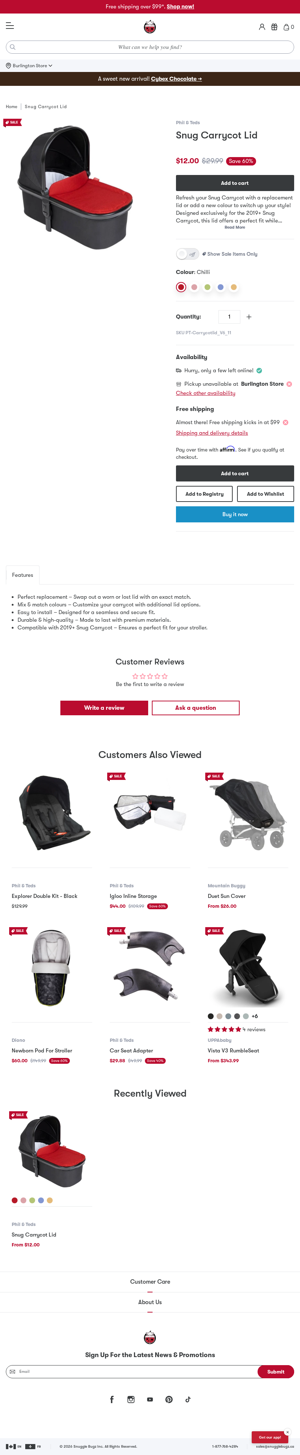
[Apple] (207, 287)
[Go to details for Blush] (23, 1200)
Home (11, 106)
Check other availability (206, 393)
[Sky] (220, 287)
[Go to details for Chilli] (15, 1200)
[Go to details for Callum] (228, 1016)
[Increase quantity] (249, 317)
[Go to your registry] (274, 27)
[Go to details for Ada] (219, 1016)
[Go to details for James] (211, 1016)
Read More (235, 227)
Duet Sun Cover (226, 896)
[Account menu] (262, 27)
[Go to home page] (150, 27)
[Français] (33, 1446)
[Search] (13, 47)
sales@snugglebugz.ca (275, 1446)
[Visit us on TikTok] (188, 1399)
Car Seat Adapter (131, 1050)
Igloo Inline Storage (133, 896)
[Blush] (194, 287)
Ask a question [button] (195, 708)
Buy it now (235, 514)
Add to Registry (204, 494)
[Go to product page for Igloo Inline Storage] (150, 813)
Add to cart (235, 183)
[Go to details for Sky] (41, 1200)
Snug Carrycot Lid (34, 1234)
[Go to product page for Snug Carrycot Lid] (52, 1151)
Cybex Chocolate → (176, 79)
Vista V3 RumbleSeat (233, 1050)
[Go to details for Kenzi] (246, 1016)
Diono (18, 1040)
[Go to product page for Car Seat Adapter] (150, 967)
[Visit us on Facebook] (112, 1399)
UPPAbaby (220, 1040)
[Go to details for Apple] (32, 1200)
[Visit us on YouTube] (150, 1399)
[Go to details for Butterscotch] (50, 1200)
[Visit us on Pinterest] (169, 1399)
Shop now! (180, 6)
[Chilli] (181, 287)
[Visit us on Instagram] (131, 1399)
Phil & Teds (188, 122)
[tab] (23, 574)
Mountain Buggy (226, 885)
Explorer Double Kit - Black (45, 896)
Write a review (104, 708)
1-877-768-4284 (225, 1446)
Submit (276, 1372)
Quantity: (188, 316)
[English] (14, 1446)
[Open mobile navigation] (10, 26)
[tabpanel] (150, 612)
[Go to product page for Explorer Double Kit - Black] (52, 813)
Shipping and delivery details (212, 433)
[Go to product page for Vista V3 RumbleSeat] (248, 967)
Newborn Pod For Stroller (42, 1050)
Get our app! (270, 1437)
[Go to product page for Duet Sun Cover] (248, 813)
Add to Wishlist (265, 494)
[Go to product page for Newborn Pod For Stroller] (52, 967)
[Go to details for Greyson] (237, 1016)
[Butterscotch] (234, 287)
